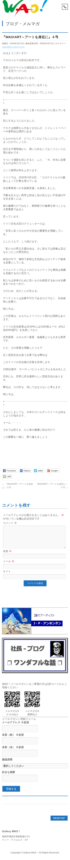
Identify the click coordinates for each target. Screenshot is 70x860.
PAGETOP (59, 818)
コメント (10, 522)
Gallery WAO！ (30, 852)
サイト (7, 571)
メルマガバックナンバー (13, 47)
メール (8, 561)
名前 (7, 551)
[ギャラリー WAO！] (25, 10)
